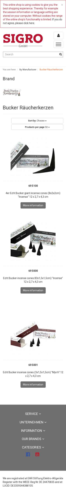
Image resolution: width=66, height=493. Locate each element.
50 (36, 127)
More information (33, 205)
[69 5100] (33, 156)
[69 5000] (33, 241)
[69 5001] (33, 335)
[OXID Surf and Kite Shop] (23, 40)
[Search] (60, 54)
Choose (36, 120)
